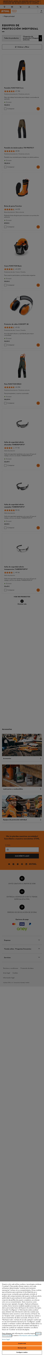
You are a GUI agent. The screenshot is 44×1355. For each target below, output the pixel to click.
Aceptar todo (22, 1343)
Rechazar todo (22, 1348)
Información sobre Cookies (28, 1335)
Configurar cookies (22, 1352)
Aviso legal (6, 1339)
